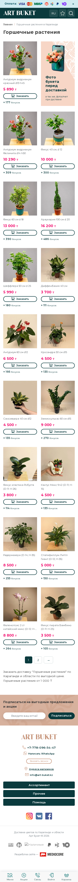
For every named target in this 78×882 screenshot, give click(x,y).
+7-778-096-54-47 (41, 747)
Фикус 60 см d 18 (13, 219)
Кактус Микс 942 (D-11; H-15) (57, 486)
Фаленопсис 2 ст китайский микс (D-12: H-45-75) (19, 627)
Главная (8, 24)
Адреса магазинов (41, 769)
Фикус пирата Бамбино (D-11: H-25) (56, 627)
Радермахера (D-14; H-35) (19, 555)
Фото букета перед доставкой (56, 83)
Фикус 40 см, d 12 (51, 149)
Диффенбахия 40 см (54, 285)
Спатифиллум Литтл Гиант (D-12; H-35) (54, 557)
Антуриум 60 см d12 (15, 352)
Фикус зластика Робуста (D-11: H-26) (18, 486)
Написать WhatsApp (41, 753)
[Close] (73, 865)
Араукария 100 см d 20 (55, 219)
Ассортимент (39, 785)
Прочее (39, 793)
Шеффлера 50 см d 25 (17, 285)
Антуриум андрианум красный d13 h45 (17, 81)
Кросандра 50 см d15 (54, 352)
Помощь (39, 802)
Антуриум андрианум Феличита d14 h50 (17, 151)
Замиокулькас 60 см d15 (56, 418)
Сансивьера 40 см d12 (17, 418)
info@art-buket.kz (41, 775)
